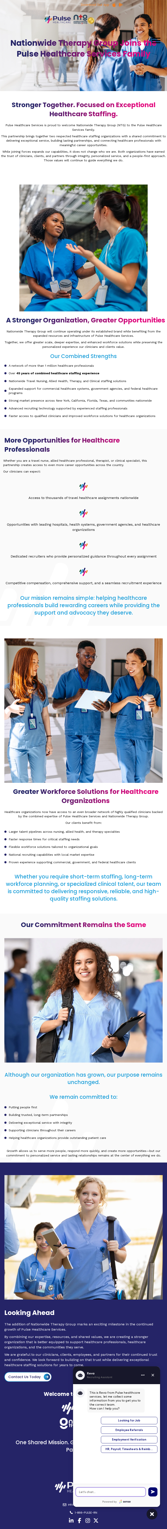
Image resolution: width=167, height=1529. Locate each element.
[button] (155, 40)
